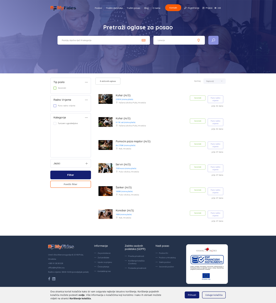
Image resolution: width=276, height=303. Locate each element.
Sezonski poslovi (166, 266)
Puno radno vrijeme (66, 105)
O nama (156, 7)
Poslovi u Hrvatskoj (167, 257)
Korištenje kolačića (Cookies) (136, 262)
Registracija (193, 7)
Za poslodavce (104, 253)
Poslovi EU (163, 253)
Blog (146, 7)
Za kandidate (103, 257)
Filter (70, 175)
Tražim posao (133, 7)
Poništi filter (70, 184)
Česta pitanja (103, 266)
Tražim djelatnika (114, 7)
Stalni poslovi (165, 262)
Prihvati (192, 295)
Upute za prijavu (105, 262)
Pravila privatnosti (136, 256)
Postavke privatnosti (137, 268)
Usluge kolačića (214, 295)
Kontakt (173, 7)
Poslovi (98, 7)
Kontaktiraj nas (104, 271)
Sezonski (62, 88)
